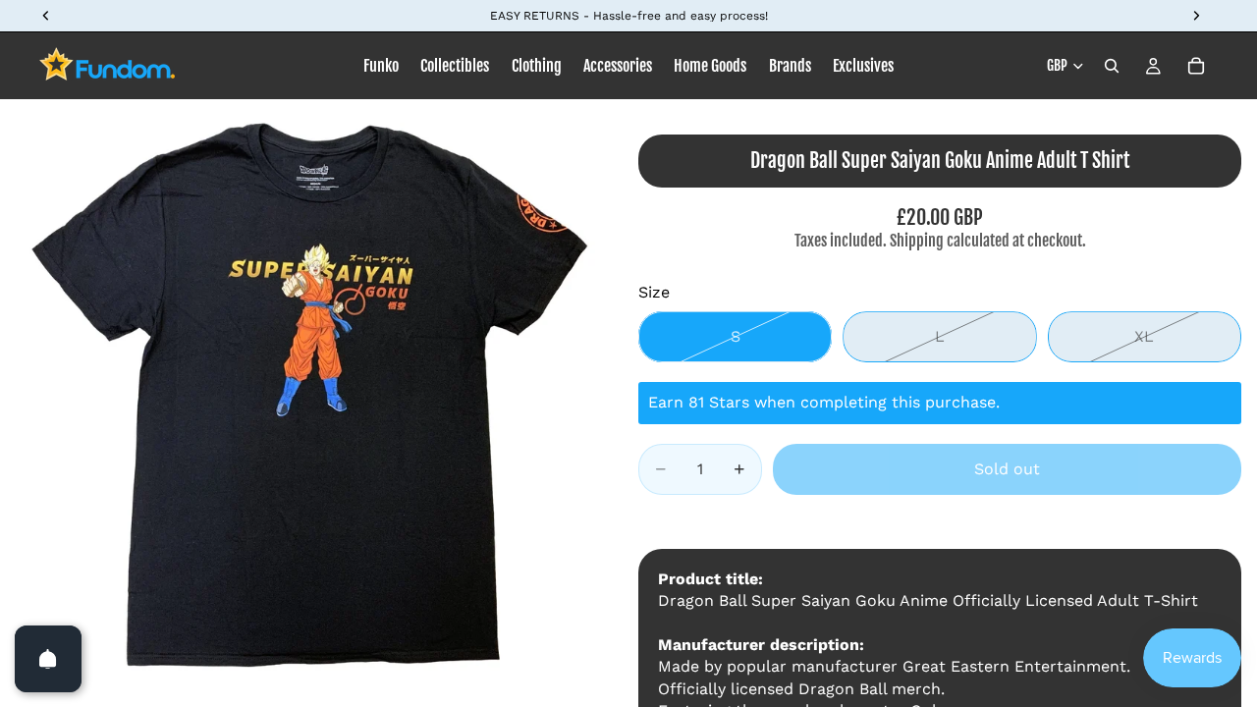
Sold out (1007, 469)
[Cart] (1196, 65)
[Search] (1111, 65)
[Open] (48, 658)
